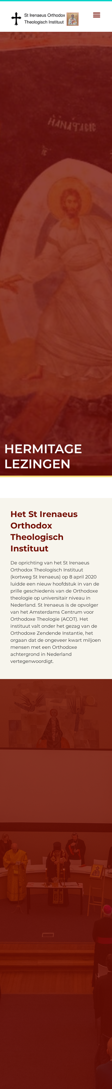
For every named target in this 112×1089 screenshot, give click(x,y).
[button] (97, 15)
